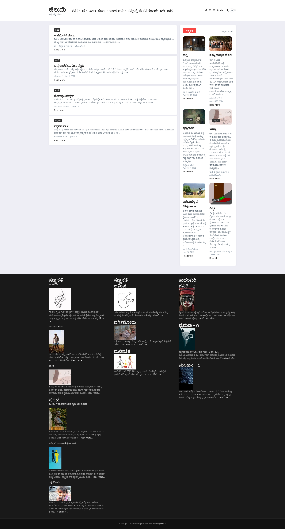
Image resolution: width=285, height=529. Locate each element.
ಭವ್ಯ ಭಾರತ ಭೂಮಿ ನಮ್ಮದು (69, 65)
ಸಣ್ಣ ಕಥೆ (189, 30)
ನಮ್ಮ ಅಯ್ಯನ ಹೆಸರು (220, 55)
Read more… (77, 360)
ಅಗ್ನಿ (185, 55)
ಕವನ (75, 10)
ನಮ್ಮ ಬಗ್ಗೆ (132, 10)
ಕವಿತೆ (57, 30)
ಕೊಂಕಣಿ (153, 10)
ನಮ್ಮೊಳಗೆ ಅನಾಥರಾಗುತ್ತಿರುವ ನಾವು (62, 443)
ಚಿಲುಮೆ (57, 9)
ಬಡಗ (170, 10)
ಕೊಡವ (143, 10)
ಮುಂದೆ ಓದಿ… (160, 315)
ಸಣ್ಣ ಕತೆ (56, 280)
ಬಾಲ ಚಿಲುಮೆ (117, 10)
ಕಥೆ (83, 10)
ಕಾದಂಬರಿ (187, 280)
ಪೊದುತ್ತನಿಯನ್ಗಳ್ (64, 95)
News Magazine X (158, 524)
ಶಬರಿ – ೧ (187, 285)
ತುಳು (162, 10)
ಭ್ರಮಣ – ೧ (189, 325)
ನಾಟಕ (92, 10)
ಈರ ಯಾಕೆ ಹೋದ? (56, 326)
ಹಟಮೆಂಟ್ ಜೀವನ (65, 35)
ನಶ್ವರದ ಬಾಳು (61, 126)
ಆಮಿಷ (120, 285)
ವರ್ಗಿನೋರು (125, 322)
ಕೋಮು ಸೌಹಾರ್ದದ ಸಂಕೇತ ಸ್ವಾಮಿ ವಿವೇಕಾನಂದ (68, 404)
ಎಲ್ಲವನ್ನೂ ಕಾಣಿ (227, 31)
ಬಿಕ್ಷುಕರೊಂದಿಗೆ (54, 482)
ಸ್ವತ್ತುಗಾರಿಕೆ (189, 128)
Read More (59, 49)
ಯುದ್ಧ (212, 128)
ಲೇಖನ (102, 10)
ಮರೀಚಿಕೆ (122, 351)
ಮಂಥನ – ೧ (189, 365)
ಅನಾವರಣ (53, 284)
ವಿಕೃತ (212, 208)
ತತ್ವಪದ (58, 120)
